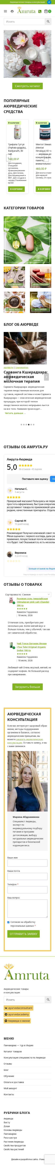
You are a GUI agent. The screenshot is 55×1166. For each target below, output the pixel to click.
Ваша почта (13, 870)
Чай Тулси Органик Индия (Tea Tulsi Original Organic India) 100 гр (32, 647)
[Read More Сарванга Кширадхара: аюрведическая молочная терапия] (25, 348)
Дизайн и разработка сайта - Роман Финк (31, 1159)
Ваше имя (12, 857)
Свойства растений (14, 1149)
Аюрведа (8, 367)
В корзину (16, 189)
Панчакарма (21, 367)
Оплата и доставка (14, 1082)
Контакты (9, 1094)
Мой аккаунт (10, 1088)
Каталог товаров (13, 1051)
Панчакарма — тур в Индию (18, 1045)
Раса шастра (10, 1137)
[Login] (12, 11)
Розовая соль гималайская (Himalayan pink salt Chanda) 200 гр (33, 602)
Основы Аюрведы (13, 1130)
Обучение (9, 1076)
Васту (7, 1122)
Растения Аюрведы (14, 1141)
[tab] (21, 424)
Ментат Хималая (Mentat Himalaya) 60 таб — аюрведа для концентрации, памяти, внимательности (44, 154)
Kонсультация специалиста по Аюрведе (25, 1057)
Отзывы (8, 1063)
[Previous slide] (8, 158)
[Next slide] (46, 158)
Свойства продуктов (15, 1145)
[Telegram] (49, 2)
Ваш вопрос (13, 897)
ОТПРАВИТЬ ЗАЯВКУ (23, 934)
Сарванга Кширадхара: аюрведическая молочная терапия (26, 377)
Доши (7, 1126)
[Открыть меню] (6, 11)
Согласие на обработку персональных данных (23, 924)
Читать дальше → (16, 413)
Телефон (12, 884)
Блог (6, 1069)
